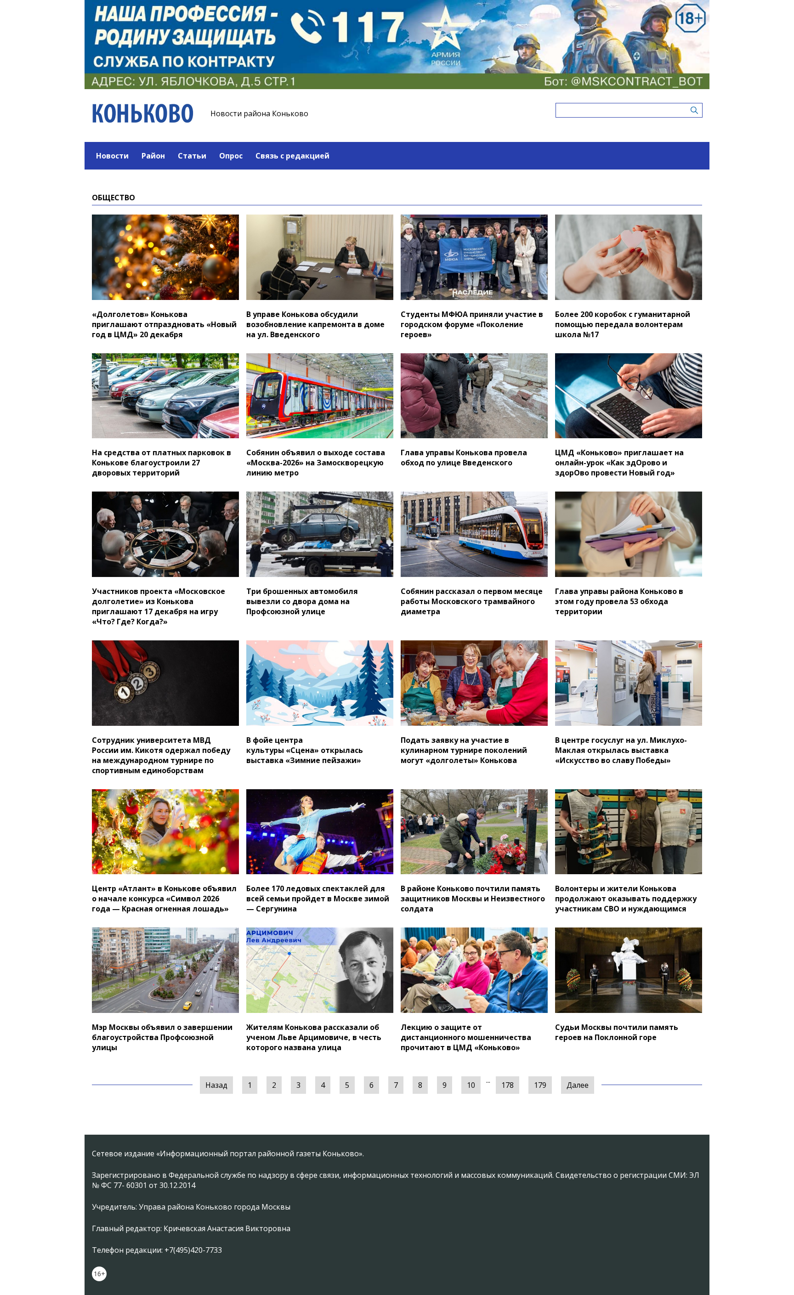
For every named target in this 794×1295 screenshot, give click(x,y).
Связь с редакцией (292, 156)
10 (471, 1085)
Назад (216, 1085)
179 (540, 1085)
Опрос (231, 156)
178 (507, 1085)
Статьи (192, 156)
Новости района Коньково (259, 113)
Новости (112, 156)
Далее (578, 1085)
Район (153, 156)
